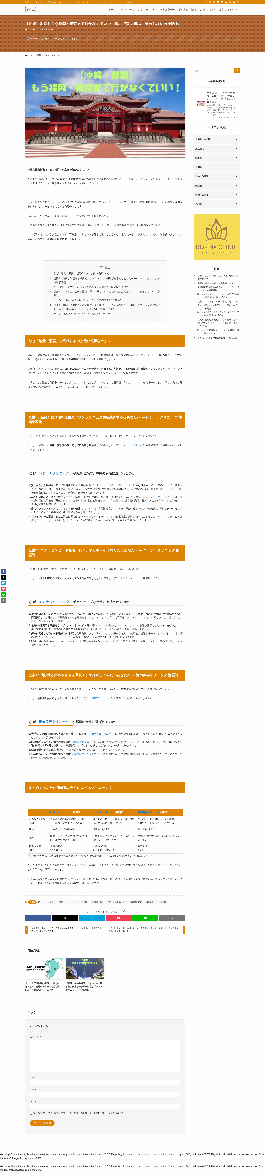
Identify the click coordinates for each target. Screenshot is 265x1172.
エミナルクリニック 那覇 (52, 902)
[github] (222, 2)
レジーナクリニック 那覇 (77, 902)
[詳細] (29, 203)
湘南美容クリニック (102, 698)
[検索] (238, 2)
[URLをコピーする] (172, 918)
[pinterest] (218, 2)
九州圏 (32, 29)
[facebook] (206, 2)
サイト (33, 1101)
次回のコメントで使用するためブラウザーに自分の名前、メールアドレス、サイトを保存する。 (79, 1113)
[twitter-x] (210, 2)
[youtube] (226, 2)
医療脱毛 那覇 (136, 902)
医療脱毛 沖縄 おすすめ (116, 902)
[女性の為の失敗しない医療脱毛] (30, 9)
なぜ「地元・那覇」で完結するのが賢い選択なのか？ (83, 273)
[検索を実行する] (237, 70)
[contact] (234, 2)
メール (33, 1089)
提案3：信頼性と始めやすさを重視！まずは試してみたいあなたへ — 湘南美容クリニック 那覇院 (107, 305)
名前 (32, 1077)
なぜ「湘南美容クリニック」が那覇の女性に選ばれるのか (87, 309)
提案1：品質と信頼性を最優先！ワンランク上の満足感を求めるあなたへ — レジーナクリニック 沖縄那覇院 (219, 287)
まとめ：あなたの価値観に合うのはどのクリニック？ (83, 314)
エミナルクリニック (54, 602)
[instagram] (214, 2)
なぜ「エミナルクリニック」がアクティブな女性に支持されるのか (91, 300)
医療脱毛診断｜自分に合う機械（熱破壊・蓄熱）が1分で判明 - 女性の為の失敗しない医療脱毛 (221, 97)
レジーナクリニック (134, 445)
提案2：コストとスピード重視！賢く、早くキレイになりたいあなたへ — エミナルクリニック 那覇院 (219, 305)
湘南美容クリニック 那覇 (156, 902)
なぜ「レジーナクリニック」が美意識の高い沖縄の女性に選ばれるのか (93, 286)
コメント (35, 1037)
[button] (38, 918)
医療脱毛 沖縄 (97, 902)
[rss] (230, 2)
